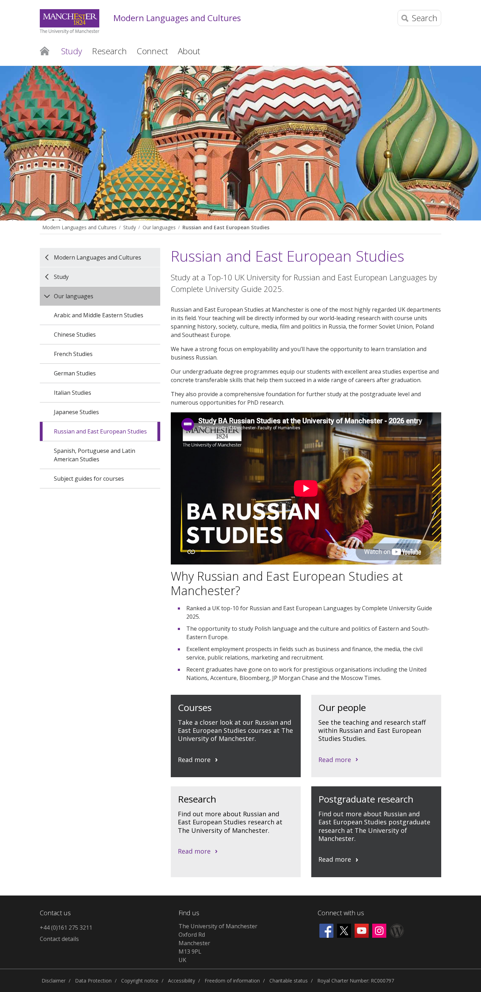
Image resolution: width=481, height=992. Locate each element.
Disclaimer (53, 980)
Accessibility (181, 980)
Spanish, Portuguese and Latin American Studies (94, 455)
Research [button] (109, 51)
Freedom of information (232, 980)
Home (44, 50)
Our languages (159, 227)
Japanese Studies (76, 412)
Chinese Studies (75, 334)
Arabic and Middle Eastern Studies (98, 315)
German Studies (75, 373)
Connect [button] (152, 51)
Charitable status (288, 980)
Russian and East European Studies (225, 227)
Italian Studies (72, 393)
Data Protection (93, 980)
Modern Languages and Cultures (177, 18)
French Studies (73, 354)
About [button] (189, 51)
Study (129, 227)
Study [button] (71, 51)
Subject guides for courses (89, 478)
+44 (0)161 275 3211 (66, 927)
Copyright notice (139, 980)
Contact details (59, 939)
